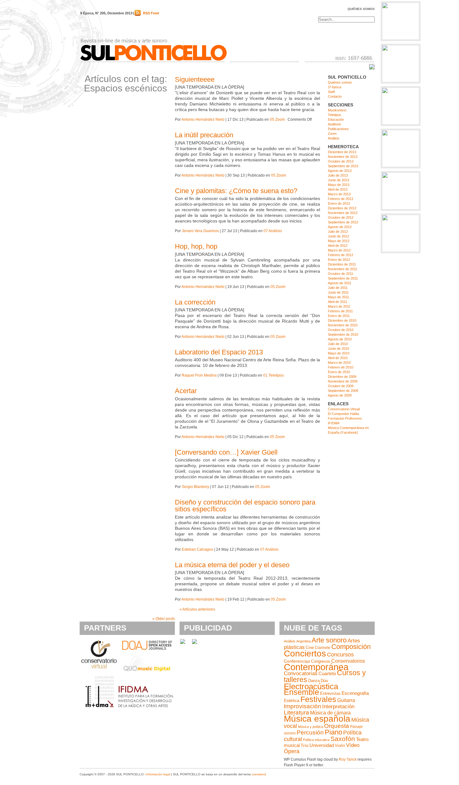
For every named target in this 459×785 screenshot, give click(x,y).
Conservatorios (348, 661)
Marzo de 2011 (339, 306)
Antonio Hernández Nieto (203, 119)
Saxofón (342, 738)
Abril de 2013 (338, 189)
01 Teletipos (273, 375)
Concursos (340, 654)
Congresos (320, 661)
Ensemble (301, 692)
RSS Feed (151, 13)
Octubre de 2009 (340, 386)
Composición (351, 647)
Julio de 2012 (338, 231)
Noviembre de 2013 (343, 156)
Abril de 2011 (337, 302)
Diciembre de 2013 (342, 152)
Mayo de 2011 (338, 297)
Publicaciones (338, 129)
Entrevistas (330, 693)
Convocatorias (301, 673)
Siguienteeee (195, 79)
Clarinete (322, 648)
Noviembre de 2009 (343, 381)
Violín (340, 745)
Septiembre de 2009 (343, 390)
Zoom (332, 133)
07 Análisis (273, 231)
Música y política (310, 727)
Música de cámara (330, 712)
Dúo (324, 680)
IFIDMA (333, 423)
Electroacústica (311, 686)
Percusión (310, 732)
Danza (314, 680)
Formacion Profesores (345, 418)
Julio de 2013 (338, 175)
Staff (331, 92)
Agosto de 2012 (340, 227)
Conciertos (305, 653)
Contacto (335, 96)
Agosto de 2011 (339, 283)
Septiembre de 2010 (343, 334)
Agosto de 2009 (340, 395)
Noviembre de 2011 (342, 269)
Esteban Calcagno (197, 549)
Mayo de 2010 (338, 353)
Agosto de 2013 (340, 171)
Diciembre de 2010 (342, 320)
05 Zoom (277, 119)
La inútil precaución (204, 135)
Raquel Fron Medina (199, 375)
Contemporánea (316, 667)
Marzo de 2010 (339, 362)
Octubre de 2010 (340, 330)
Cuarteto (327, 673)
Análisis (333, 138)
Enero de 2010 (339, 372)
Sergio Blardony (195, 487)
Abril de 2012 (338, 245)
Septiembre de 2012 (343, 222)
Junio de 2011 (338, 292)
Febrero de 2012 (340, 255)
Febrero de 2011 (340, 311)
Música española (317, 719)
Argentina (303, 641)
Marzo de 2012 (339, 250)
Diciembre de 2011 (342, 264)
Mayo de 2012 (338, 241)
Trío (304, 745)
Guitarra (346, 700)
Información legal (158, 774)
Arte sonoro (329, 640)
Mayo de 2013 (338, 185)
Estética (291, 700)
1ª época (334, 87)
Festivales (318, 699)
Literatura (296, 712)
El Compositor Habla (343, 414)
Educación (336, 119)
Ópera (291, 751)
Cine (310, 648)
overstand (259, 774)
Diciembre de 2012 (342, 208)
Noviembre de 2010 (343, 325)
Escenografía (355, 693)
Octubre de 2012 (340, 217)
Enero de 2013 (339, 203)
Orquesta (336, 726)
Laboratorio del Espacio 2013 (219, 352)
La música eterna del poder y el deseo (232, 565)
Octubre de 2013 (340, 161)
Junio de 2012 (338, 236)
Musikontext (337, 110)
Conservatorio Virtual (344, 409)
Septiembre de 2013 (343, 166)
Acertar (186, 391)
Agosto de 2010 (340, 339)
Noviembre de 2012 (343, 213)
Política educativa (316, 740)
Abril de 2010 (338, 358)
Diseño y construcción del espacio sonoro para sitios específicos (245, 505)
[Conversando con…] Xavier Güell (226, 452)
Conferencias (297, 661)
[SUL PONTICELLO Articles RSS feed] (138, 15)
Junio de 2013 (338, 180)
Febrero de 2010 (340, 367)
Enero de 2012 (339, 259)
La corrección (195, 302)
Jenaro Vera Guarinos (200, 231)
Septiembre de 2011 (343, 278)
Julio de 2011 (338, 288)
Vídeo (352, 745)
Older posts (163, 619)
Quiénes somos (361, 9)
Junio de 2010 (338, 348)
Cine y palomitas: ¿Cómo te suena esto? (236, 191)
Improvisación (302, 706)
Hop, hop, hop (196, 246)
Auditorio (334, 124)
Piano (333, 732)
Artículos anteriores (197, 609)
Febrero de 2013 (340, 199)
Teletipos (334, 115)
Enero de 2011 (339, 316)
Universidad (321, 745)
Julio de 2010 (338, 344)
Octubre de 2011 (340, 273)
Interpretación (338, 706)
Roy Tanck (348, 759)
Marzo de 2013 (339, 194)
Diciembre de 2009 (342, 376)
